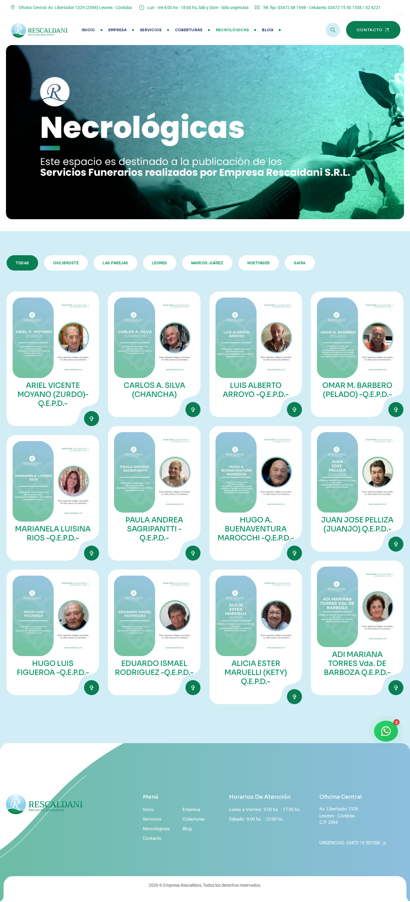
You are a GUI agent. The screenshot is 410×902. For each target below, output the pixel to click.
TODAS (22, 263)
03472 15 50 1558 (345, 7)
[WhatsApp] (386, 731)
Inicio (88, 30)
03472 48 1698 (292, 7)
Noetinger (258, 263)
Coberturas (189, 30)
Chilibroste (66, 263)
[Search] (333, 30)
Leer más (91, 418)
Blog (267, 30)
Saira (300, 263)
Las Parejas (115, 263)
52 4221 (373, 7)
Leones (159, 263)
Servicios (151, 30)
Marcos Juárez (207, 263)
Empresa (117, 30)
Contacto (152, 838)
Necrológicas (232, 30)
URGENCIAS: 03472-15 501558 (349, 843)
